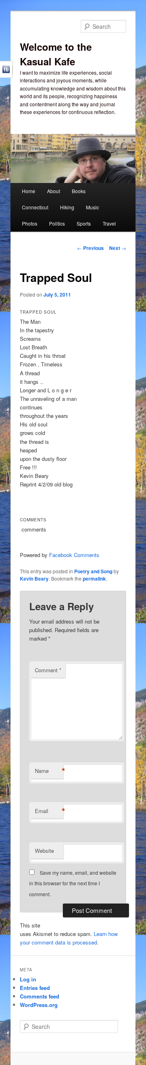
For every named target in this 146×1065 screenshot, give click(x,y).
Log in (28, 979)
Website (44, 850)
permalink (94, 578)
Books (79, 190)
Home (28, 190)
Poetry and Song (93, 571)
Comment (48, 670)
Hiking (67, 207)
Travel (109, 223)
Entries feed (35, 988)
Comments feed (39, 996)
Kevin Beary (34, 578)
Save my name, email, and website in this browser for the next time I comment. (72, 883)
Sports (84, 223)
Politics (57, 223)
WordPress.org (39, 1005)
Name (49, 770)
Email (49, 811)
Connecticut (35, 207)
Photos (29, 223)
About (53, 190)
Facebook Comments (74, 555)
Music (92, 207)
